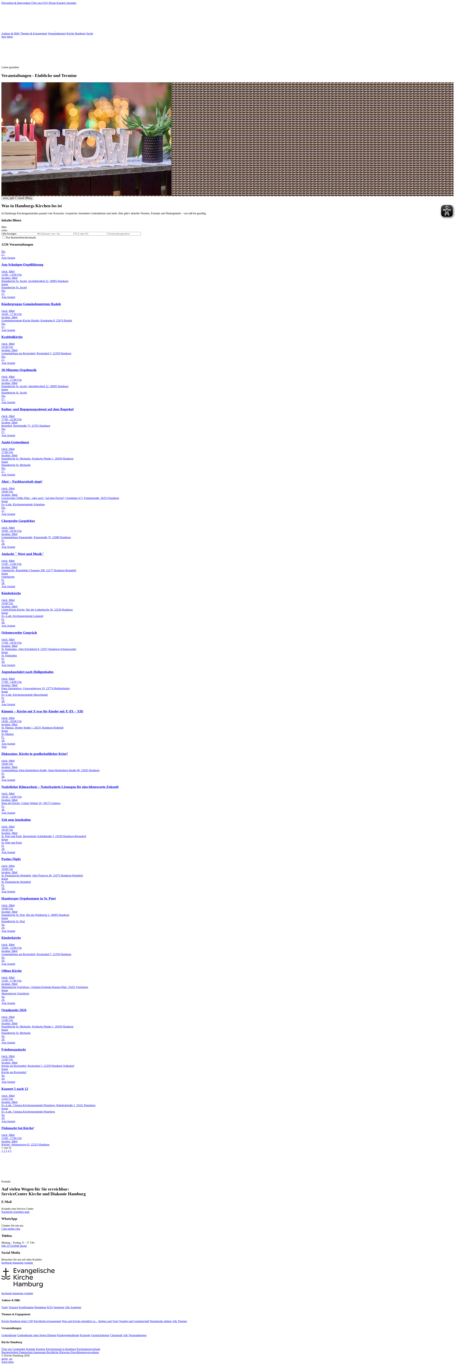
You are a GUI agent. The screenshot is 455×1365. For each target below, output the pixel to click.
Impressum (40, 1352)
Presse (53, 2)
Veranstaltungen (57, 33)
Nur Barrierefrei (21, 237)
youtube (28, 1262)
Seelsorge (58, 1307)
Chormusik (116, 1335)
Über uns (36, 2)
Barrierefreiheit (10, 1352)
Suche (89, 33)
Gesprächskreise (100, 1335)
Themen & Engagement (33, 33)
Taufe (4, 1307)
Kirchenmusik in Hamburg (61, 1349)
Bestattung (40, 1307)
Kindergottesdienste (68, 1335)
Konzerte (85, 1335)
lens (3, 36)
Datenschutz (26, 1352)
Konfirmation (26, 1307)
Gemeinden (18, 1349)
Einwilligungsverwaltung (85, 1352)
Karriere (61, 2)
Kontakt (30, 1349)
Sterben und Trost (108, 1321)
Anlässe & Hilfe (10, 33)
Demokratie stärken (161, 1321)
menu (10, 36)
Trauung (13, 1307)
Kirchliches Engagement (47, 1321)
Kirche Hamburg (75, 33)
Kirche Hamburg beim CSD (17, 1321)
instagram (18, 1262)
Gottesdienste (9, 1335)
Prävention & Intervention (16, 2)
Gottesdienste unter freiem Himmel (36, 1335)
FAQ (45, 2)
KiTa (50, 1307)
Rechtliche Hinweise (59, 1352)
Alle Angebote (73, 1307)
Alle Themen (179, 1321)
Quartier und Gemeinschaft (134, 1321)
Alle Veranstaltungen (134, 1335)
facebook (6, 1262)
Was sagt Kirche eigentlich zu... (79, 1321)
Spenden (71, 2)
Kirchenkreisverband (88, 1349)
